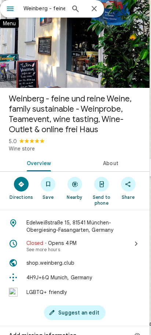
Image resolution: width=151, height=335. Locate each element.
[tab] (37, 162)
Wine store (22, 148)
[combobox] (44, 8)
